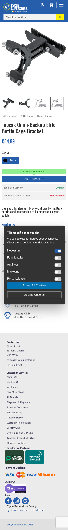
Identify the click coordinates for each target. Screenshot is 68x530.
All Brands (12, 397)
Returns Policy (15, 417)
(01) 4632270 (14, 365)
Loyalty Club (13, 427)
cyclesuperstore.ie (17, 510)
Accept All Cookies (34, 285)
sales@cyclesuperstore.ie (21, 359)
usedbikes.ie (37, 510)
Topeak (48, 116)
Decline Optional (34, 294)
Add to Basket (34, 179)
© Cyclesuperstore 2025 (20, 524)
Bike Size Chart (15, 392)
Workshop (12, 387)
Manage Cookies (16, 443)
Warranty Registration (19, 422)
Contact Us (13, 382)
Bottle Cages (27, 116)
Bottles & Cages (9, 116)
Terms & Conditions (17, 407)
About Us (12, 376)
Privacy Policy (14, 412)
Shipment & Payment (18, 402)
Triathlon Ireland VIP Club (21, 438)
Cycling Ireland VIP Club (20, 432)
